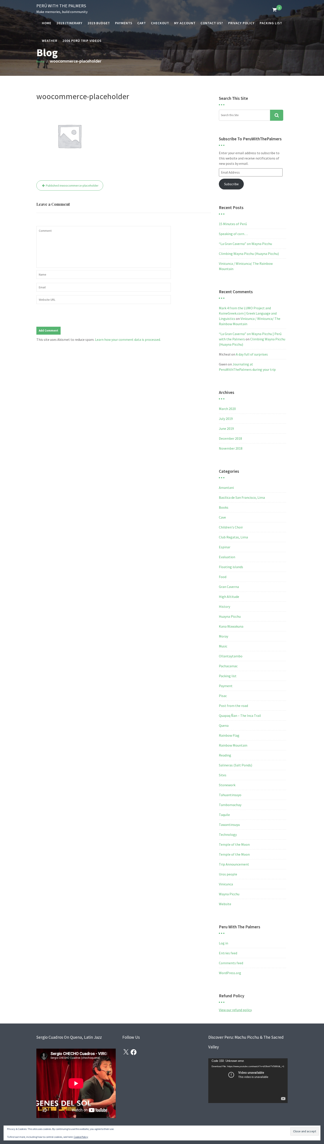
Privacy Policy (241, 23)
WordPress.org (230, 973)
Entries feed (228, 953)
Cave (222, 517)
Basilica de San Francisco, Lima (242, 497)
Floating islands (231, 567)
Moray (223, 636)
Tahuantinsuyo (230, 795)
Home (46, 23)
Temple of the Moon (234, 844)
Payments (123, 23)
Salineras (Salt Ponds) (235, 765)
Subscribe (231, 184)
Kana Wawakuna (231, 626)
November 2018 (230, 448)
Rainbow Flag (229, 735)
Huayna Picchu (230, 616)
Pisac (223, 695)
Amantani (226, 487)
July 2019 (226, 418)
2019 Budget (99, 23)
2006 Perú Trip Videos (81, 41)
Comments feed (231, 963)
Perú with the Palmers (61, 5)
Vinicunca (226, 884)
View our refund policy (235, 1010)
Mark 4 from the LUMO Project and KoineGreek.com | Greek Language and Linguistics (248, 313)
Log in (223, 943)
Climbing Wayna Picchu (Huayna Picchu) (249, 253)
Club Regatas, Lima (233, 537)
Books (223, 507)
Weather (49, 41)
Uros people (228, 874)
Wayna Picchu (229, 894)
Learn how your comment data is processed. (128, 339)
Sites (222, 775)
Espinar (224, 547)
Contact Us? (212, 23)
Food (222, 577)
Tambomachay (230, 805)
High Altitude (229, 596)
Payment (226, 686)
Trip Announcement (234, 864)
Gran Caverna (229, 586)
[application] (248, 1080)
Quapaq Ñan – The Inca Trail (240, 715)
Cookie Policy (81, 1136)
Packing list (227, 676)
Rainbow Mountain (233, 745)
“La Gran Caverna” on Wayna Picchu (245, 243)
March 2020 (227, 408)
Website (225, 904)
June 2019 (226, 428)
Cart (141, 23)
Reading (225, 755)
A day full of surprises (252, 354)
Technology (228, 834)
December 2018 (230, 438)
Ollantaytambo (230, 656)
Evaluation (227, 557)
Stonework (227, 785)
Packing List (271, 23)
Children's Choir (231, 527)
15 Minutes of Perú (233, 224)
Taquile (224, 814)
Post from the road (233, 705)
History (224, 606)
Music (223, 646)
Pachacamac (228, 666)
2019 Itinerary (69, 23)
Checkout (160, 23)
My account (185, 23)
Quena (224, 725)
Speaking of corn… (233, 234)
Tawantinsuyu (229, 824)
